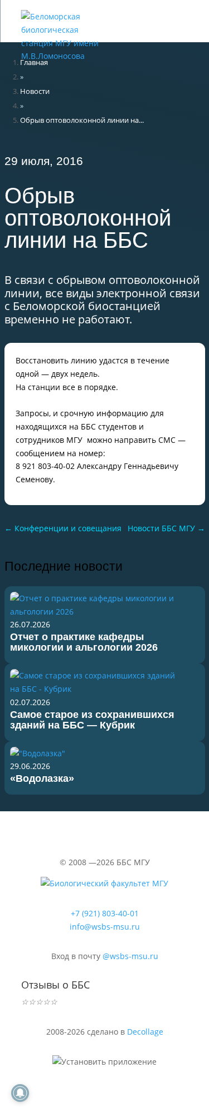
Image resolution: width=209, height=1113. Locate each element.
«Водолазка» (42, 778)
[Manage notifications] (20, 1093)
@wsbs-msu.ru (130, 956)
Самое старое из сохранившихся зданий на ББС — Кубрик (92, 720)
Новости (35, 91)
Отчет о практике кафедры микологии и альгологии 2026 (84, 642)
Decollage (145, 1031)
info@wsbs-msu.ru (105, 926)
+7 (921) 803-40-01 (105, 913)
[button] (149, 16)
